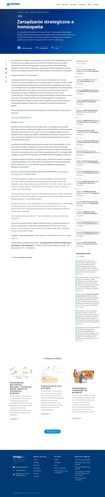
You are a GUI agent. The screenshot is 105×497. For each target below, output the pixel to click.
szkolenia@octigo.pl (22, 467)
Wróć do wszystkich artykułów (22, 257)
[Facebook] (6, 73)
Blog (89, 4)
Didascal (83, 63)
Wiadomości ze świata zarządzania (61, 472)
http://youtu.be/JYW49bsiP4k (21, 117)
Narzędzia (57, 462)
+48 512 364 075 (20, 470)
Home (35, 460)
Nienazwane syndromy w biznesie (79, 390)
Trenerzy (36, 476)
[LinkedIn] (6, 68)
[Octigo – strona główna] (13, 4)
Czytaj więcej (79, 73)
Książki (56, 460)
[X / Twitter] (6, 77)
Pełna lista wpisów (60, 468)
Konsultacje (37, 471)
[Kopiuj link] (6, 81)
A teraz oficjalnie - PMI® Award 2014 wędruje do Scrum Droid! (82, 473)
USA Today (34, 132)
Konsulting (82, 4)
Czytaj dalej (13, 419)
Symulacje (73, 4)
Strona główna (20, 12)
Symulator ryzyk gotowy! (51, 387)
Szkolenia (65, 4)
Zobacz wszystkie (51, 431)
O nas (58, 4)
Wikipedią (30, 80)
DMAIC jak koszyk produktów (80, 479)
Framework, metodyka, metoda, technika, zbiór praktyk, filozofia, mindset (21, 388)
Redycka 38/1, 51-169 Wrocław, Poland (22, 474)
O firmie (36, 462)
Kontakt (96, 4)
